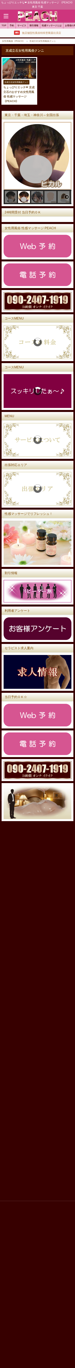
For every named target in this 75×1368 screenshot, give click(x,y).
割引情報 (34, 25)
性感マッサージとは (52, 25)
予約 (12, 25)
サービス (21, 25)
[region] (37, 163)
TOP (4, 25)
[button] (11, 197)
